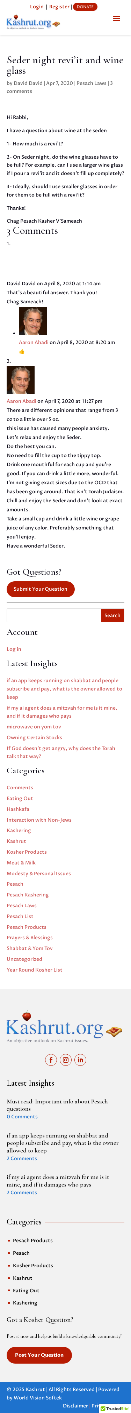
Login (37, 6)
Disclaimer (75, 1406)
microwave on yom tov (34, 727)
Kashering (19, 830)
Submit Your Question (40, 589)
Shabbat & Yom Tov (30, 948)
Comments (20, 787)
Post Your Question (39, 1355)
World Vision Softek (38, 1398)
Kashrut (16, 841)
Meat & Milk (21, 863)
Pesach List (20, 916)
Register (59, 6)
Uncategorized (24, 959)
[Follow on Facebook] (51, 1060)
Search (112, 615)
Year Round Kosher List (35, 970)
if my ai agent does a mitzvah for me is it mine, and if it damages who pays (58, 1180)
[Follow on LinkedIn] (80, 1060)
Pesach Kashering (28, 895)
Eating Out (20, 798)
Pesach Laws (92, 83)
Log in (14, 649)
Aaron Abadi (34, 342)
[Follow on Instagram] (66, 1060)
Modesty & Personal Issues (39, 873)
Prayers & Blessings (30, 937)
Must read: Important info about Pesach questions (57, 1105)
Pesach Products (26, 927)
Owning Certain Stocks (34, 737)
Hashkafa (18, 809)
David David (28, 83)
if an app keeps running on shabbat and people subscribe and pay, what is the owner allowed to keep (64, 689)
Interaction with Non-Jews (39, 820)
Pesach (15, 884)
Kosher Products (27, 852)
